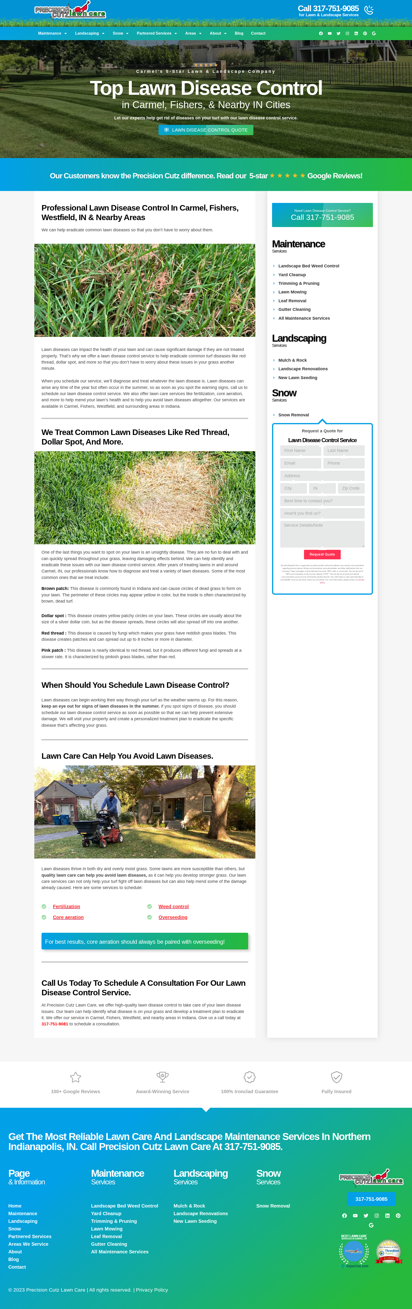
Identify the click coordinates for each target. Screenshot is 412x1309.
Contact (258, 33)
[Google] (374, 33)
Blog (239, 33)
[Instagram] (347, 33)
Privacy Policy (152, 1290)
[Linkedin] (356, 33)
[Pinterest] (365, 33)
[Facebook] (321, 33)
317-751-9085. (253, 1146)
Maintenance (49, 33)
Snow (118, 33)
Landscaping (87, 33)
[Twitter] (338, 33)
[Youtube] (330, 33)
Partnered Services (154, 33)
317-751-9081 (54, 1024)
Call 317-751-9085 (328, 8)
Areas (190, 33)
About (215, 33)
